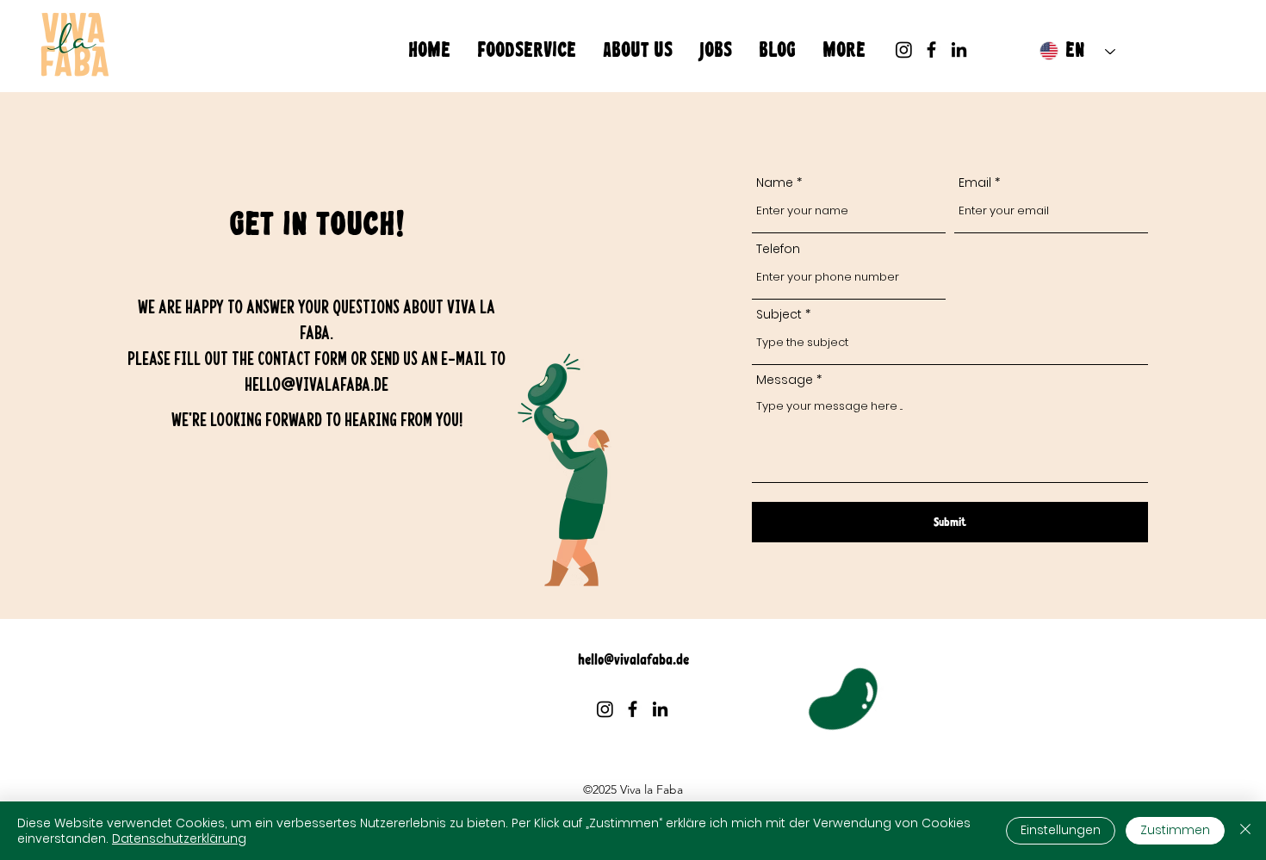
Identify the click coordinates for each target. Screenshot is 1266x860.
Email (975, 182)
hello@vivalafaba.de (316, 383)
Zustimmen (1175, 829)
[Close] (1245, 830)
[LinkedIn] (959, 49)
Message (784, 380)
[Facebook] (931, 49)
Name (774, 182)
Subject (779, 314)
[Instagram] (904, 49)
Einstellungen (1061, 829)
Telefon (778, 249)
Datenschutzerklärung (179, 838)
